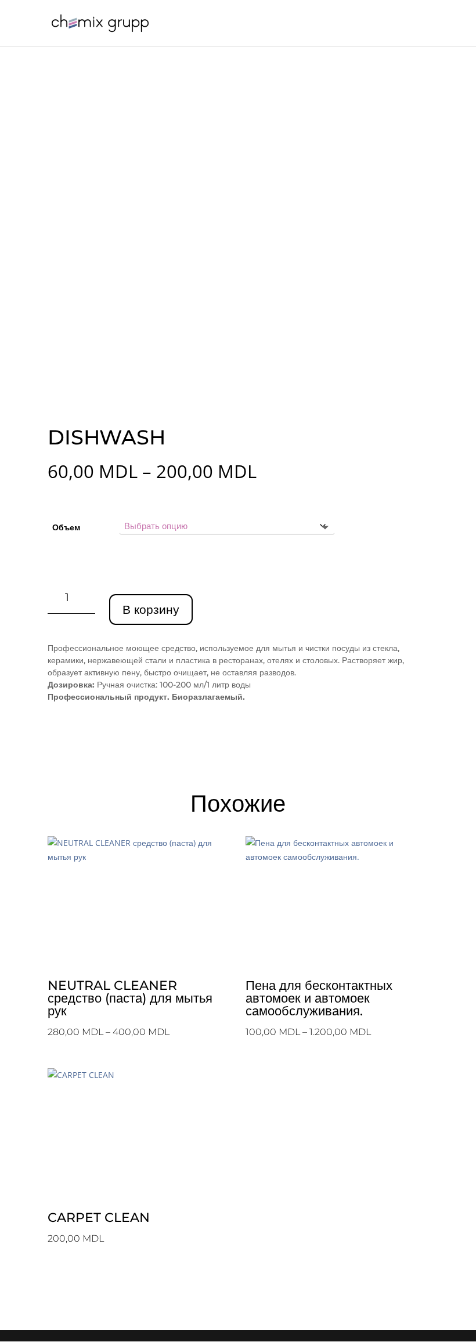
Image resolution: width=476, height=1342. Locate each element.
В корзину (150, 609)
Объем (66, 527)
